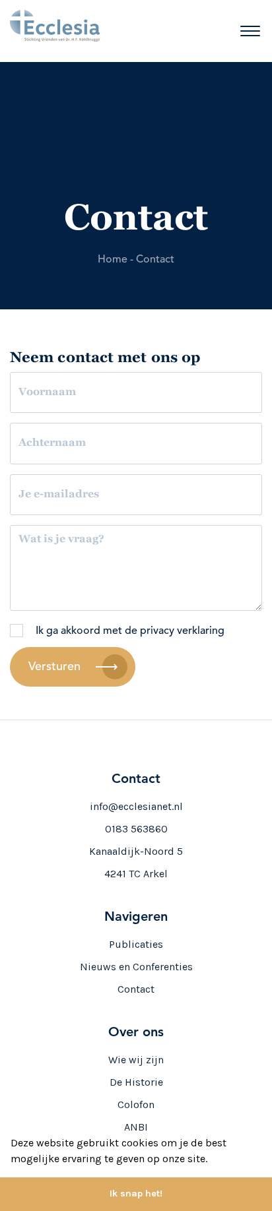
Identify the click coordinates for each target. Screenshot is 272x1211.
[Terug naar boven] (243, 1152)
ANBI (136, 1127)
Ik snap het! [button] (136, 1193)
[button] (212, 1160)
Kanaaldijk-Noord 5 (136, 851)
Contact (155, 260)
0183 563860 (136, 829)
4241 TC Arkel (136, 873)
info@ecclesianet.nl (136, 806)
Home (112, 260)
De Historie (136, 1082)
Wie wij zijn (136, 1059)
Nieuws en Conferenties (136, 966)
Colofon (136, 1104)
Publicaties (136, 944)
